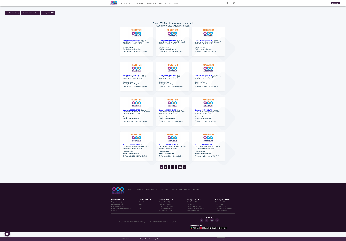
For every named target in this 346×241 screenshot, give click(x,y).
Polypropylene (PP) (117, 204)
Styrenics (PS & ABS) (117, 210)
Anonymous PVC (48, 13)
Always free (125, 3)
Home (130, 189)
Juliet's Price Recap (12, 13)
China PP (142, 204)
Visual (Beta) (138, 3)
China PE (142, 202)
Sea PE (141, 206)
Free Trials (139, 189)
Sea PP (141, 208)
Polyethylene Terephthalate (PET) (121, 208)
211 (180, 167)
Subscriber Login (151, 189)
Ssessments (151, 3)
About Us (196, 189)
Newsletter (164, 189)
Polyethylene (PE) (116, 202)
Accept (222, 239)
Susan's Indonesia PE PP (31, 13)
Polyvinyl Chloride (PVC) (118, 206)
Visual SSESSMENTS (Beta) (180, 189)
